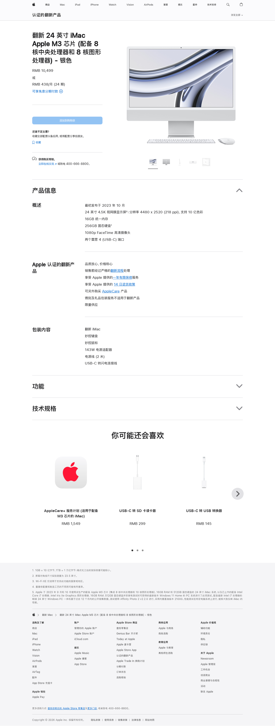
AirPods (37, 661)
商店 (34, 628)
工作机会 (205, 669)
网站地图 (149, 720)
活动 (203, 686)
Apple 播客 (80, 658)
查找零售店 (122, 628)
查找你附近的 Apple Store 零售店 (66, 708)
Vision (36, 655)
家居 (34, 666)
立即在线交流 (47, 163)
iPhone (36, 644)
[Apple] (33, 614)
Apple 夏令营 (123, 644)
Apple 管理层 (208, 664)
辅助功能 (205, 628)
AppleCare (111, 291)
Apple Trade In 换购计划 (130, 661)
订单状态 (121, 672)
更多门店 (92, 708)
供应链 (204, 644)
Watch (36, 650)
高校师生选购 (166, 653)
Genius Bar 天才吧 (127, 633)
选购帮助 (121, 677)
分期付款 (121, 666)
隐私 (203, 639)
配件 (34, 677)
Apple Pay (38, 697)
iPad (35, 639)
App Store (80, 664)
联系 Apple (207, 691)
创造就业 (205, 675)
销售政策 (122, 720)
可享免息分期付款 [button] (50, 91)
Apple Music (81, 653)
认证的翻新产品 (46, 15)
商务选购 (163, 633)
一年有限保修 (122, 277)
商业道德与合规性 (210, 680)
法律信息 (136, 720)
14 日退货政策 (124, 284)
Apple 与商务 (166, 628)
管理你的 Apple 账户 (85, 628)
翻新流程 (117, 270)
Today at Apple (125, 639)
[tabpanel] (181, 92)
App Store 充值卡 (42, 683)
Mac (34, 633)
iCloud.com (81, 639)
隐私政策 (95, 720)
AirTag (36, 672)
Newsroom (207, 658)
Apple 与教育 (166, 647)
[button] (228, 4)
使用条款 (109, 720)
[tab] (153, 162)
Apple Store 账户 (84, 633)
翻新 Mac (47, 615)
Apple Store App (126, 650)
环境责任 (205, 633)
